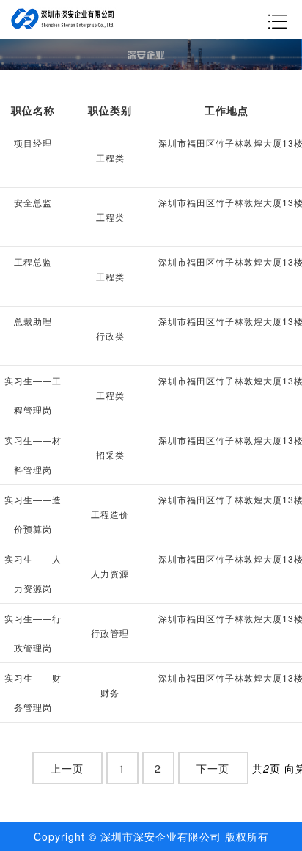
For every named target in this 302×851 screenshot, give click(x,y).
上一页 (67, 768)
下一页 (212, 768)
